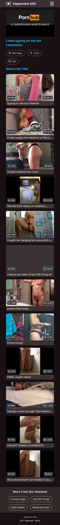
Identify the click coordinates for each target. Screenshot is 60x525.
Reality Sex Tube (40, 507)
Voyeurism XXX (24, 4)
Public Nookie (18, 507)
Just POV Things (41, 499)
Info (13, 61)
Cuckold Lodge (18, 499)
